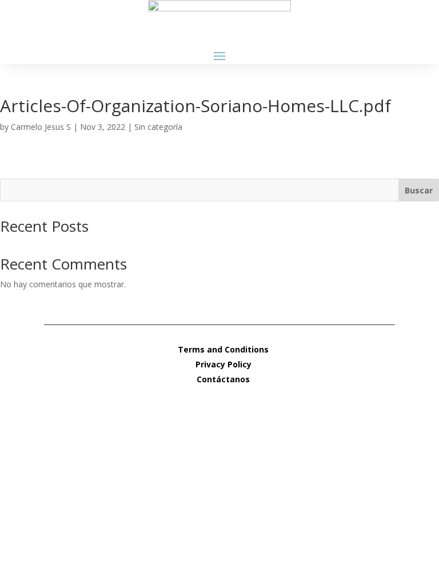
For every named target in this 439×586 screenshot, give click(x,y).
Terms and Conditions (223, 349)
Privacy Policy (223, 364)
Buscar (419, 190)
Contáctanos (223, 379)
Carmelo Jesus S (41, 126)
